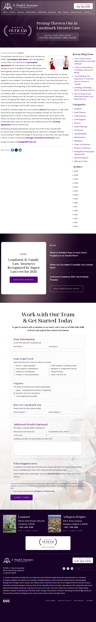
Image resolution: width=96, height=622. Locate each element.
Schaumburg (22, 591)
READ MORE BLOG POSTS (66, 289)
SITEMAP (89, 601)
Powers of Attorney (82, 148)
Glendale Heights (18, 585)
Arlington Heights (10, 580)
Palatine (71, 588)
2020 (75, 195)
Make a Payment (76, 12)
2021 (75, 191)
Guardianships (80, 134)
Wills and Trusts (80, 161)
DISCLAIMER (50, 601)
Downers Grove (51, 583)
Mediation (78, 141)
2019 (75, 199)
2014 (75, 218)
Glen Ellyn (7, 585)
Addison (47, 580)
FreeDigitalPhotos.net (26, 142)
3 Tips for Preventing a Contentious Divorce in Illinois (83, 70)
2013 (75, 222)
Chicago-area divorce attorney (40, 138)
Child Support (80, 119)
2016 (75, 210)
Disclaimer (37, 491)
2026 (75, 171)
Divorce (21, 53)
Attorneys (20, 12)
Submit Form (21, 497)
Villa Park (31, 591)
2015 (75, 214)
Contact (66, 12)
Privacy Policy (50, 491)
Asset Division (80, 112)
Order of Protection (82, 144)
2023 (75, 183)
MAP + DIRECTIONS (28, 531)
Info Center (52, 12)
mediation (48, 577)
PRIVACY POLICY (64, 601)
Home (5, 12)
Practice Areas (30, 12)
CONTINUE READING (23, 280)
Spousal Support (81, 158)
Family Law (78, 130)
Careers (86, 12)
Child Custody (80, 116)
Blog (59, 12)
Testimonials (42, 12)
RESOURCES (78, 601)
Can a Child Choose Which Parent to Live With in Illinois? (84, 61)
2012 (75, 226)
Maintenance (79, 137)
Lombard (82, 577)
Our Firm (12, 12)
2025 (75, 175)
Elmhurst (74, 583)
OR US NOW (82, 560)
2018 (75, 203)
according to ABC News (17, 59)
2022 (75, 187)
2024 (75, 179)
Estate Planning (80, 126)
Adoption (78, 109)
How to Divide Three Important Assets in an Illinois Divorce (83, 96)
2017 (75, 207)
